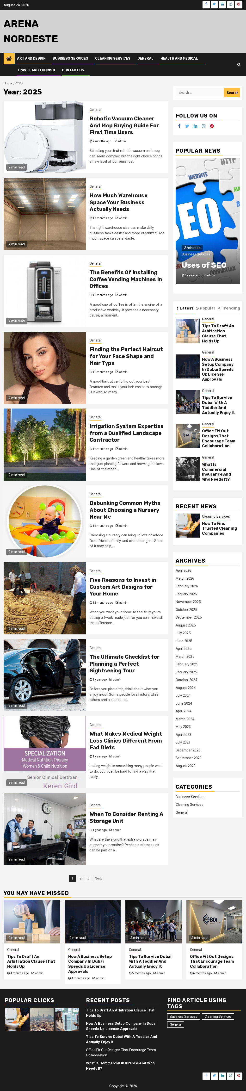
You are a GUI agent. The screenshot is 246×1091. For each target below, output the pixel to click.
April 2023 (183, 734)
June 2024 (184, 703)
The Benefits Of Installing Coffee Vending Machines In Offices (126, 279)
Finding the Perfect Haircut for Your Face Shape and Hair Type (126, 356)
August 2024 (186, 688)
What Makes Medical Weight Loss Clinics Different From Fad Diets (126, 741)
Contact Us (73, 70)
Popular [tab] (207, 308)
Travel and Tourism (36, 70)
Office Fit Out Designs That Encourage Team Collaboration (218, 438)
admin (121, 141)
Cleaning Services (112, 58)
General (145, 58)
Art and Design (31, 58)
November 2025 (188, 602)
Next (98, 878)
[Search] (239, 64)
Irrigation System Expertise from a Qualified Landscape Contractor (127, 433)
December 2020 (188, 750)
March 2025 (185, 656)
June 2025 (184, 641)
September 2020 (189, 758)
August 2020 (186, 766)
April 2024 (183, 711)
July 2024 (183, 695)
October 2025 (186, 609)
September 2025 (189, 617)
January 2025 (186, 672)
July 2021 (183, 742)
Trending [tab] (231, 308)
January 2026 (186, 594)
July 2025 (183, 633)
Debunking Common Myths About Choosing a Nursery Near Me (125, 510)
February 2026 (187, 586)
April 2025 (183, 648)
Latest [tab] (186, 308)
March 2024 (185, 719)
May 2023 (183, 727)
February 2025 (187, 664)
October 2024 (186, 680)
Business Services (70, 58)
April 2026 (183, 570)
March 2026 (185, 578)
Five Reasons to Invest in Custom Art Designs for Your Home (123, 587)
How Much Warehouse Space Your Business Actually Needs (119, 202)
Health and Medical (179, 58)
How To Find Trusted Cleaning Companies (219, 528)
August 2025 (186, 625)
